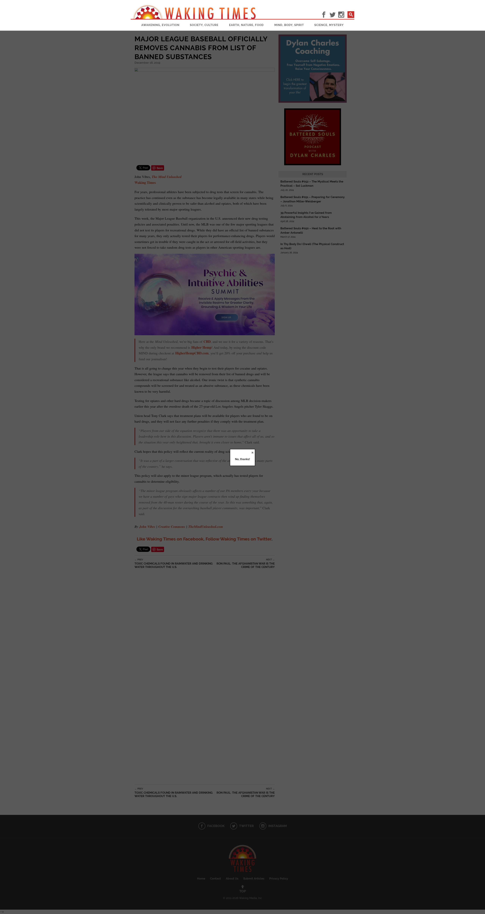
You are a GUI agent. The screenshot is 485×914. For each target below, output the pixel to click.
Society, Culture (204, 25)
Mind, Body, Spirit (289, 25)
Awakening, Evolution (160, 25)
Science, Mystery (329, 25)
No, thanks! (242, 459)
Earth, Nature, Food (246, 25)
